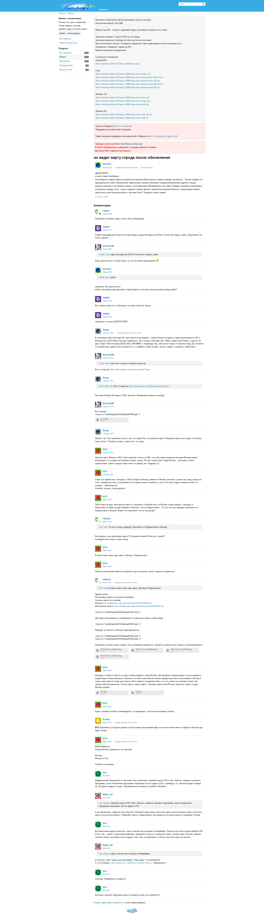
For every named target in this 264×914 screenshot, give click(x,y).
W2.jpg (138, 692)
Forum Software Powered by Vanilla (132, 910)
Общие (62, 57)
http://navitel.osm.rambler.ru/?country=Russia (131, 863)
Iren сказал (104, 803)
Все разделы (65, 38)
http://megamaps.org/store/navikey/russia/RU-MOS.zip (139, 606)
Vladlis (106, 226)
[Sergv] (98, 331)
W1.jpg (103, 692)
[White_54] (98, 796)
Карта (106, 197)
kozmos (107, 163)
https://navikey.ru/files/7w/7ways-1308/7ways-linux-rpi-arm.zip (122, 74)
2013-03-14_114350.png (181, 649)
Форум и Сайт (65, 70)
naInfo (106, 210)
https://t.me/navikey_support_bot (162, 136)
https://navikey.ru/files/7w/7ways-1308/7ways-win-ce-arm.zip (122, 97)
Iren (105, 772)
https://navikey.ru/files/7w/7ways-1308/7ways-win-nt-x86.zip (121, 118)
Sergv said (104, 363)
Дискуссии (103, 9)
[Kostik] (98, 721)
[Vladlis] (98, 228)
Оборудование (66, 65)
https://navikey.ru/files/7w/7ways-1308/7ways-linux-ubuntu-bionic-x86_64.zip (129, 77)
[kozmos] (98, 165)
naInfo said (104, 277)
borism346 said (106, 386)
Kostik (106, 719)
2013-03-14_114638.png (146, 649)
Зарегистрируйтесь (115, 902)
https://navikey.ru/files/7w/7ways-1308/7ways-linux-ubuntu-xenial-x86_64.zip (129, 84)
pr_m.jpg (104, 419)
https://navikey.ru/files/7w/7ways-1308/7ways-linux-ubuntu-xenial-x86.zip (127, 87)
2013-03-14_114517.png (111, 649)
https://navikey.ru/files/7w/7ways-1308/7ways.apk (117, 64)
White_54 (107, 794)
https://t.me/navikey (122, 126)
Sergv (106, 329)
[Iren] (98, 774)
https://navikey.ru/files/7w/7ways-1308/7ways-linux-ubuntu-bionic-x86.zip (127, 81)
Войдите (98, 902)
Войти (62, 33)
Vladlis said (104, 254)
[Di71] (98, 451)
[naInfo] (98, 212)
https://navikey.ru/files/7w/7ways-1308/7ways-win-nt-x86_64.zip (123, 114)
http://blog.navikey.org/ (131, 144)
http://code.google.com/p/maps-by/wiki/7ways (130, 369)
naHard (106, 518)
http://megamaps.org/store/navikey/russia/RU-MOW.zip (127, 603)
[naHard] (98, 520)
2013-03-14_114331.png (111, 656)
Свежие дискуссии (68, 43)
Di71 (105, 449)
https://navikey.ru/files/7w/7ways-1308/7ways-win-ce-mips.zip (122, 101)
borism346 (108, 246)
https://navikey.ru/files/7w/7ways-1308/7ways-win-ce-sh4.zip (122, 104)
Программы (64, 61)
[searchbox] (192, 4)
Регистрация (73, 33)
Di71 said (103, 527)
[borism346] (98, 247)
